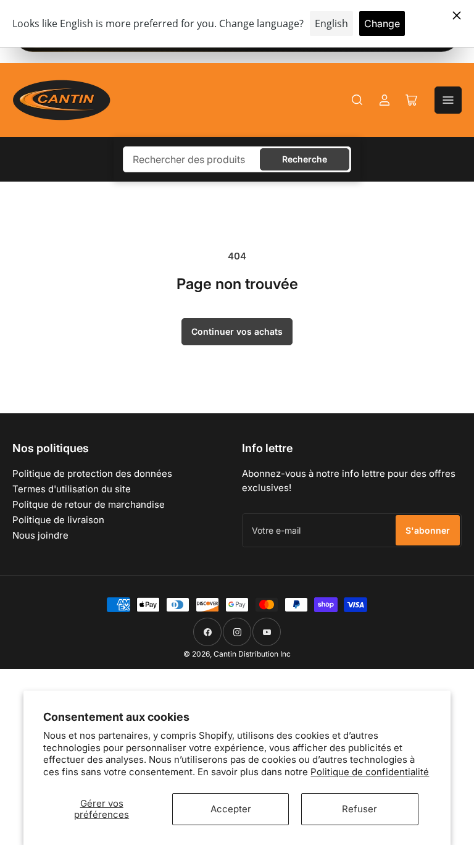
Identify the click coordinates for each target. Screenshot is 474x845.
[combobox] (237, 159)
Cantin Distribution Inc (252, 653)
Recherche (304, 159)
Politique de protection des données (92, 473)
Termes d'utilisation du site (71, 489)
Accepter (230, 809)
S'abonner (427, 530)
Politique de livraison (58, 520)
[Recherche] (357, 100)
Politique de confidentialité (369, 772)
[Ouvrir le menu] (448, 100)
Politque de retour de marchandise (88, 504)
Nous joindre (40, 535)
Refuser (359, 809)
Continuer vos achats (237, 331)
